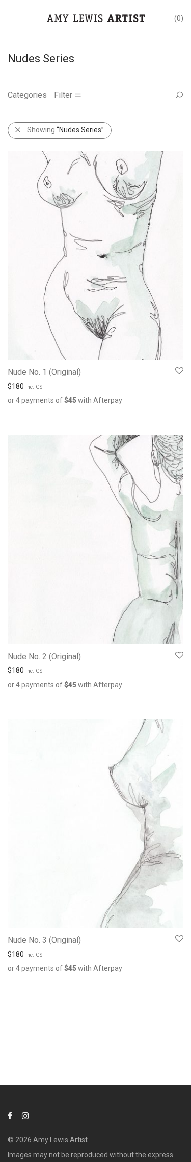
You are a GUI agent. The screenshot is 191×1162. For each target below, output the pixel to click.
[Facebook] (10, 1115)
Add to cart (20, 412)
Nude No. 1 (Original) (44, 372)
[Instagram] (25, 1115)
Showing (65, 130)
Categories (27, 95)
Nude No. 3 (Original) (44, 940)
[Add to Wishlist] (178, 371)
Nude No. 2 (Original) (44, 656)
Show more (61, 412)
